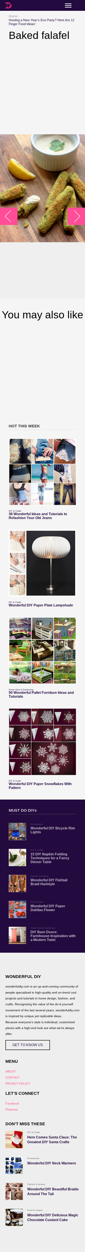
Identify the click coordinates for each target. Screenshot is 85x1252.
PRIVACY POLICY (17, 1083)
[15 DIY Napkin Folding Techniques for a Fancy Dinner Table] (17, 857)
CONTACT (12, 1077)
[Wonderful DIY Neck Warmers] (14, 1165)
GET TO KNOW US (27, 1045)
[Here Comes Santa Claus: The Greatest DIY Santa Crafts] (14, 1139)
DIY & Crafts (15, 511)
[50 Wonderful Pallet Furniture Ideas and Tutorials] (42, 650)
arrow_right (74, 216)
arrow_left (11, 216)
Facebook (12, 1103)
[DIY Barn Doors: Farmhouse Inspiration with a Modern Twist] (17, 935)
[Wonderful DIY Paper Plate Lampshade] (42, 563)
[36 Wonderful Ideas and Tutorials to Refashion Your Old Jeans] (42, 471)
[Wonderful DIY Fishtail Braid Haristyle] (17, 883)
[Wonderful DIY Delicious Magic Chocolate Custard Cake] (14, 1217)
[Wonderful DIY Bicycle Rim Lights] (17, 831)
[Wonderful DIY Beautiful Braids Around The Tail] (14, 1191)
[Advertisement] (42, 88)
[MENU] (68, 5)
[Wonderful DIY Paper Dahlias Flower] (17, 909)
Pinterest (11, 1109)
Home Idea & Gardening (21, 689)
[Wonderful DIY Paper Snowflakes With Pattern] (42, 741)
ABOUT (10, 1071)
